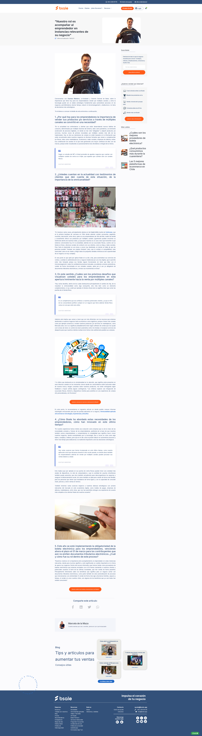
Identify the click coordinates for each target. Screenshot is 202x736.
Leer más (108, 657)
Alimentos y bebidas (92, 711)
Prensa (57, 715)
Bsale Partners (75, 717)
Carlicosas (109, 232)
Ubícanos (120, 711)
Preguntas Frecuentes (77, 722)
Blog (56, 713)
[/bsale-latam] (81, 607)
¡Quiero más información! (134, 119)
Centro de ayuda (127, 2)
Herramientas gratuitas (77, 711)
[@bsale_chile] (145, 717)
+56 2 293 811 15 (112, 2)
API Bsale (73, 715)
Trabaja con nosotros (61, 711)
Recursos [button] (107, 8)
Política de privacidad (77, 726)
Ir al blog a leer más (106, 681)
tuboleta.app (74, 728)
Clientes (87, 8)
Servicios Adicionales (77, 720)
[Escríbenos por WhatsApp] (195, 733)
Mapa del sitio (59, 722)
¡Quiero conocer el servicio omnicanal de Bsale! (85, 402)
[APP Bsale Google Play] (117, 722)
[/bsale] (137, 721)
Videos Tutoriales (76, 713)
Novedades (74, 709)
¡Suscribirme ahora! (134, 72)
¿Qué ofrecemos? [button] (96, 8)
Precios (81, 8)
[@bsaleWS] (141, 717)
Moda (88, 709)
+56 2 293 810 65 (142, 709)
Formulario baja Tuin (77, 730)
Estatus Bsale (59, 724)
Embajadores (58, 720)
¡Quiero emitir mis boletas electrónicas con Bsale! (85, 589)
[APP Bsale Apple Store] (121, 722)
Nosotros (57, 709)
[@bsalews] (137, 717)
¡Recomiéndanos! (142, 2)
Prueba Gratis (127, 8)
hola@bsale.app (142, 711)
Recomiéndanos (59, 717)
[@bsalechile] (73, 607)
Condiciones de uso (76, 724)
